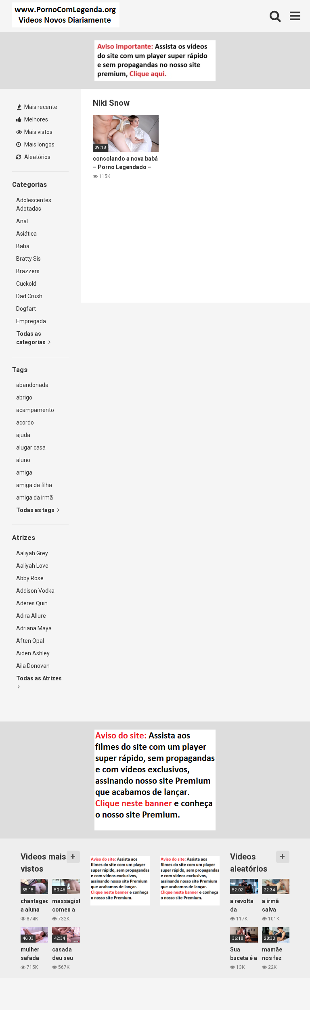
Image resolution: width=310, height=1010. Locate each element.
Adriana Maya (34, 628)
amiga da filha (34, 485)
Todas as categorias (31, 337)
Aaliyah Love (32, 566)
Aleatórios (36, 157)
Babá (22, 246)
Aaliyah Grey (32, 553)
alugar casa (31, 447)
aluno (23, 460)
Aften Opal (30, 641)
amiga (24, 472)
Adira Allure (31, 616)
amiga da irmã (34, 497)
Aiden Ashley (33, 653)
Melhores (35, 119)
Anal (22, 221)
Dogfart (26, 308)
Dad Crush (29, 296)
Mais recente (40, 107)
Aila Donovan (33, 666)
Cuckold (26, 283)
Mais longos (38, 144)
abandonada (32, 385)
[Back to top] (283, 985)
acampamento (35, 410)
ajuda (23, 435)
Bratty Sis (28, 258)
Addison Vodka (35, 591)
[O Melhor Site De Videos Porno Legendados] (65, 16)
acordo (25, 422)
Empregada (31, 321)
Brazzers (28, 271)
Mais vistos (37, 132)
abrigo (24, 397)
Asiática (26, 233)
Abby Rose (30, 578)
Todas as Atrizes (39, 678)
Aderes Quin (32, 603)
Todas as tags (36, 510)
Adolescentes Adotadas (33, 204)
